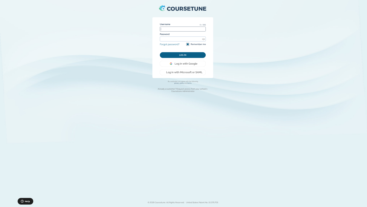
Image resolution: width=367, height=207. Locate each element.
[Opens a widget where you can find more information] (25, 201)
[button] (183, 8)
